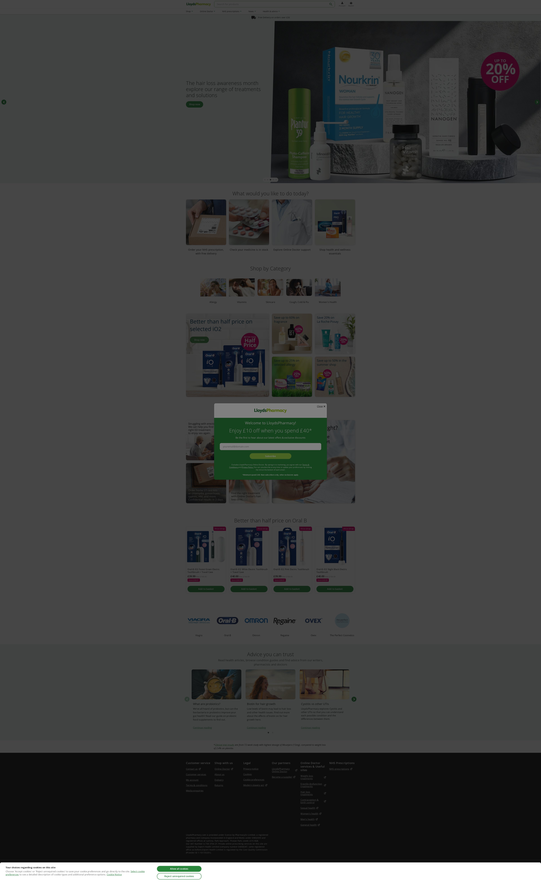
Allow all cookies (179, 868)
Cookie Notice (114, 874)
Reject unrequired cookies (179, 876)
